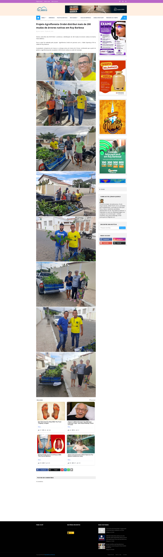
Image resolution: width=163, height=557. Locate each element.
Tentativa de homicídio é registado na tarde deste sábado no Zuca (116, 529)
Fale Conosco (55, 1)
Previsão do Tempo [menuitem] (112, 17)
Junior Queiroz (40, 31)
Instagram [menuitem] (73, 17)
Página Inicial (39, 1)
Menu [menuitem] (43, 17)
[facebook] (120, 1)
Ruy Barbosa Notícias (50, 554)
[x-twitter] (126, 1)
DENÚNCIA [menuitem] (52, 17)
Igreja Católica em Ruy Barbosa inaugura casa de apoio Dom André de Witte (116, 545)
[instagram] (123, 1)
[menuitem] (38, 18)
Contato (125, 554)
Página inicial (39, 20)
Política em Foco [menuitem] (62, 17)
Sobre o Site (118, 554)
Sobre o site (47, 1)
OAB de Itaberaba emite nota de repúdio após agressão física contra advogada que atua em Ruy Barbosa (116, 537)
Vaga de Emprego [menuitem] (86, 17)
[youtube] (106, 243)
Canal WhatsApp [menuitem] (98, 17)
